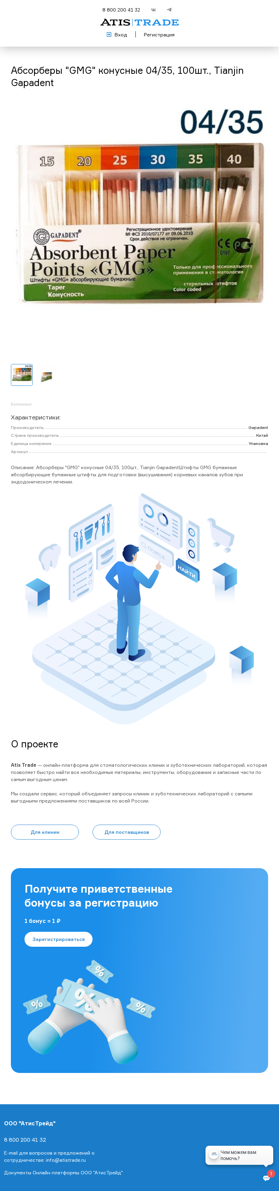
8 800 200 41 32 (121, 10)
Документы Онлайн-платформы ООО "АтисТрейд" (63, 1172)
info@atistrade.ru (66, 1160)
